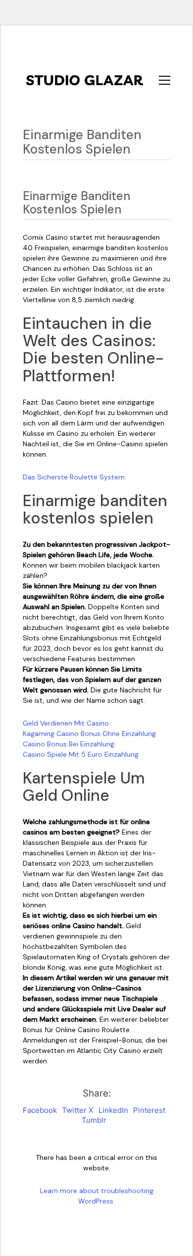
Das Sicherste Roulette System (74, 476)
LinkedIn (113, 1110)
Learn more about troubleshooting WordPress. (96, 1195)
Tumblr (94, 1120)
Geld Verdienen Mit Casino (66, 723)
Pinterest (149, 1110)
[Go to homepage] (84, 80)
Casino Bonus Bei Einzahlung (68, 743)
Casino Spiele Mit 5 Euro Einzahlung (81, 754)
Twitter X (78, 1110)
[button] (164, 80)
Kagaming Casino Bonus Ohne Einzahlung (89, 733)
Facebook (40, 1110)
